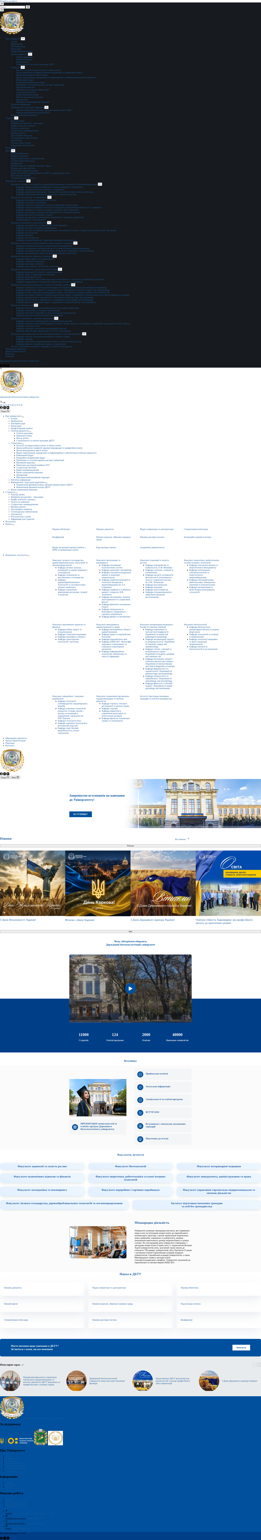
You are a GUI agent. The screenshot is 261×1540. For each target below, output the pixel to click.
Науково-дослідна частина (104, 1320)
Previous (130, 846)
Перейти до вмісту (8, 1)
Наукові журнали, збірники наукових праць (112, 1304)
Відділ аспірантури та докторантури (109, 1288)
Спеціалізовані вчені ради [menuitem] (23, 161)
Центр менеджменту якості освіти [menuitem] (32, 75)
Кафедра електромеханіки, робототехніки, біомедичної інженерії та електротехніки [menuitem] (55, 251)
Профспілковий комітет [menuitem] (22, 51)
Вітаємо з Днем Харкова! (80, 919)
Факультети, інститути (130, 1154)
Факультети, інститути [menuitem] (15, 181)
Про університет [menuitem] (13, 39)
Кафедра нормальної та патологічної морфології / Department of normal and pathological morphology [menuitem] (61, 287)
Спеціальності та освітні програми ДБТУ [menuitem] (35, 64)
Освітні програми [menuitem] (24, 57)
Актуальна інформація (158, 1086)
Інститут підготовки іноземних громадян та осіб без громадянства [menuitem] (41, 346)
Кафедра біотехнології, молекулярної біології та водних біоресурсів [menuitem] (47, 308)
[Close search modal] (2, 3)
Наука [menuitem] (8, 151)
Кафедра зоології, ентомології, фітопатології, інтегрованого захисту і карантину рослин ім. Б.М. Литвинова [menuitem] (66, 230)
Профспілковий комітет (16, 1466)
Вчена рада (10, 1461)
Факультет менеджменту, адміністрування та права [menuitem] (34, 269)
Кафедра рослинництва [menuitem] (27, 233)
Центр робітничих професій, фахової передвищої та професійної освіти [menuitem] (49, 72)
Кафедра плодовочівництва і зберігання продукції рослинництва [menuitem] (46, 240)
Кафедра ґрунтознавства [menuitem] (27, 238)
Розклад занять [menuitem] (18, 121)
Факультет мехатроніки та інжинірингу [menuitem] (29, 197)
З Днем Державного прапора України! (152, 919)
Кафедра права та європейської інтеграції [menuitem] (35, 274)
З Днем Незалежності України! (18, 919)
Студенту (9, 1482)
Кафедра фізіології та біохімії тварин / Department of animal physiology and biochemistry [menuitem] (56, 302)
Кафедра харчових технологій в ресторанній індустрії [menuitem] (41, 328)
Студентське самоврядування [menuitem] (24, 130)
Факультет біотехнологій (130, 1166)
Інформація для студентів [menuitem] (22, 145)
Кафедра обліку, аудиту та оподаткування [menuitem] (35, 259)
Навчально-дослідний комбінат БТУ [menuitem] (33, 90)
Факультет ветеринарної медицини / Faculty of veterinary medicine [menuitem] (41, 285)
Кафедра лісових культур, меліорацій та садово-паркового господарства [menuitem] (49, 187)
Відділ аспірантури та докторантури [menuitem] (27, 158)
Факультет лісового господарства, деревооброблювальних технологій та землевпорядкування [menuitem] (54, 184)
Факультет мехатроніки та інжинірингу (42, 1189)
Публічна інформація (15, 1468)
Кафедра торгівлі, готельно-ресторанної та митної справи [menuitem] (43, 336)
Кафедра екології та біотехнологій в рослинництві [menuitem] (39, 315)
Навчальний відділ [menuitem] (25, 80)
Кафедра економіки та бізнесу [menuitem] (30, 264)
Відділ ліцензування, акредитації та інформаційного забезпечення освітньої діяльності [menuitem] (56, 77)
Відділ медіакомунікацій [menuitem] (27, 94)
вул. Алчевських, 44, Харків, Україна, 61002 (33, 1513)
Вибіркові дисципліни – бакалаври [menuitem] (27, 123)
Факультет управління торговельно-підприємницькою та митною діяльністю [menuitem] (46, 334)
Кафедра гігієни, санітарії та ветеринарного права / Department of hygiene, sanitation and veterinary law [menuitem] (63, 292)
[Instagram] (5, 366)
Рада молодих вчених (191, 1304)
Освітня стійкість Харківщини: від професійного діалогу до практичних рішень (224, 921)
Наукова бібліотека (189, 1288)
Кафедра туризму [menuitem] (24, 339)
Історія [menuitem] (14, 41)
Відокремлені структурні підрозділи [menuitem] (27, 107)
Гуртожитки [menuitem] (16, 140)
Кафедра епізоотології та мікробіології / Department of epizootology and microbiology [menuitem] (54, 300)
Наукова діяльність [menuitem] (19, 156)
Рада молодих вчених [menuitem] (21, 175)
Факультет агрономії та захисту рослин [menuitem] (29, 223)
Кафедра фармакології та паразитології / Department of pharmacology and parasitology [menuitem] (55, 297)
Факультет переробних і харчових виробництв (131, 1189)
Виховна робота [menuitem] (18, 133)
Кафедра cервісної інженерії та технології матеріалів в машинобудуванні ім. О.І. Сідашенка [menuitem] (58, 207)
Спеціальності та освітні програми (164, 1099)
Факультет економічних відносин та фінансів (42, 1176)
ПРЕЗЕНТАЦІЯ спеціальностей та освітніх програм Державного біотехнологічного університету (98, 1126)
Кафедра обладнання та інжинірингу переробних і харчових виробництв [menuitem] (50, 217)
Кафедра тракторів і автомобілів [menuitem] (31, 202)
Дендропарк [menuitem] (22, 99)
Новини (6, 838)
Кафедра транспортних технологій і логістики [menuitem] (37, 266)
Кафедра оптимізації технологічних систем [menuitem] (36, 200)
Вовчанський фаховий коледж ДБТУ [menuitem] (33, 112)
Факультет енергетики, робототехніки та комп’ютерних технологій (131, 1178)
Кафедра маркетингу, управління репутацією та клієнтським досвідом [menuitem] (48, 341)
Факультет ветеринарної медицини (219, 1166)
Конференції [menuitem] (16, 163)
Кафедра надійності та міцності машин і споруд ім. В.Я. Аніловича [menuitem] (47, 210)
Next (130, 932)
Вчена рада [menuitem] (16, 49)
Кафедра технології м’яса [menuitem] (28, 326)
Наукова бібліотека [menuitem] (19, 153)
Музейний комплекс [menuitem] (25, 87)
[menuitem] (23, 38)
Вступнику (10, 1485)
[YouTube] (8, 366)
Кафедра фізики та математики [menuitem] (30, 220)
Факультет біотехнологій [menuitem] (22, 305)
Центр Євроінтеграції (15, 1504)
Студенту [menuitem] (9, 118)
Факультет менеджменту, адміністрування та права (219, 1176)
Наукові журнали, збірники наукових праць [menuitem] (31, 166)
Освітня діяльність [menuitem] (19, 54)
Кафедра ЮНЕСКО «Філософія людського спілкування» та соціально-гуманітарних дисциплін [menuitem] (60, 279)
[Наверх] (1, 369)
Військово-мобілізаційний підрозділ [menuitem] (33, 102)
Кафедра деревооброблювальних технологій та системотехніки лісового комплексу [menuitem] (55, 192)
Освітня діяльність (14, 1463)
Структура (10, 1471)
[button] (130, 988)
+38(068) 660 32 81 (35, 1518)
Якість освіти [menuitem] (22, 62)
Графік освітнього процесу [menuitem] (23, 126)
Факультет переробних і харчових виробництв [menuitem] (32, 318)
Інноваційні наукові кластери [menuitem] (24, 171)
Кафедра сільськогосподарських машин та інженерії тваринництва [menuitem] (47, 205)
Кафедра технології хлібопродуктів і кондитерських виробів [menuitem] (44, 321)
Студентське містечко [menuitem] (26, 92)
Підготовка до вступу (157, 1138)
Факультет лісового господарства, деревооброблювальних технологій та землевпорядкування (64, 1203)
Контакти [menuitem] (9, 356)
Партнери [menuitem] (10, 354)
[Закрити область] (2, 10)
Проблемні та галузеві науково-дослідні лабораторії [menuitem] (40, 85)
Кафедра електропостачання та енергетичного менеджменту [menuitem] (44, 246)
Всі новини (180, 839)
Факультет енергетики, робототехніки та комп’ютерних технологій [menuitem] (42, 243)
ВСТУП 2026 (152, 1112)
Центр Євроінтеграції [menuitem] (15, 351)
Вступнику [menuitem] (10, 148)
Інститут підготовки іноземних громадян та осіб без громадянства (197, 1205)
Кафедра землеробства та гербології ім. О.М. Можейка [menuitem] (41, 225)
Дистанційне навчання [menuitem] (21, 135)
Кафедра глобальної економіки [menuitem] (30, 261)
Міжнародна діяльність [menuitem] (16, 349)
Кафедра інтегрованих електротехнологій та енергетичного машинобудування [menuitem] (52, 248)
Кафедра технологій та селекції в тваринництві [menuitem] (38, 310)
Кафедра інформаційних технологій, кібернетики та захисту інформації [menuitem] (49, 282)
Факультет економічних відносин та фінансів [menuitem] (32, 256)
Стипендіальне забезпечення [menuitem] (24, 138)
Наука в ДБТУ (130, 1274)
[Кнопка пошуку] (28, 7)
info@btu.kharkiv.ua (21, 1528)
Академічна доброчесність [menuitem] (23, 178)
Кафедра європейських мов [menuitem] (29, 277)
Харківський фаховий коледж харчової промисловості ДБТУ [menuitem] (44, 110)
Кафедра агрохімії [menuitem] (24, 235)
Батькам (9, 1487)
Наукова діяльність (12, 1288)
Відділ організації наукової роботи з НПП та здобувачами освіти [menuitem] (40, 173)
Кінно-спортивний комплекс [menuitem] (29, 97)
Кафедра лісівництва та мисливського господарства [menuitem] (40, 189)
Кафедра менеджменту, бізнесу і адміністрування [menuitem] (39, 272)
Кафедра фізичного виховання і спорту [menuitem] (34, 215)
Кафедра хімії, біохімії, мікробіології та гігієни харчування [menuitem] (43, 331)
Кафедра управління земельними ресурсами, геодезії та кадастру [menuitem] (46, 194)
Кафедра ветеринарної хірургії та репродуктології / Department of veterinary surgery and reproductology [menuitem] (63, 290)
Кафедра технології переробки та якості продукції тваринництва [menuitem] (46, 313)
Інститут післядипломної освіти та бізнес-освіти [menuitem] (38, 70)
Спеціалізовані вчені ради (16, 1320)
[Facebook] (1, 366)
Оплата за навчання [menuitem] (20, 128)
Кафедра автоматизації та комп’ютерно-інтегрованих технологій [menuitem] (46, 253)
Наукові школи (11, 1304)
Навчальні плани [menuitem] (24, 59)
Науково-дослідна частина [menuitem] (23, 168)
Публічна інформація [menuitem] (20, 104)
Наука (8, 1499)
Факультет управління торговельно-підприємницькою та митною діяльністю (219, 1191)
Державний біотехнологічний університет (19, 361)
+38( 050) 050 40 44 (35, 1523)
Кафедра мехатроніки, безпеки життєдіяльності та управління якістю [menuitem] (48, 212)
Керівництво (11, 1458)
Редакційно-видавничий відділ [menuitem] (30, 82)
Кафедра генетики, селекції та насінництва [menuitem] (36, 228)
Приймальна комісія (157, 1073)
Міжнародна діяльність (152, 1222)
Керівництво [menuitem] (17, 44)
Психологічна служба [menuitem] (21, 143)
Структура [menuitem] (16, 67)
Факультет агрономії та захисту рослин (42, 1166)
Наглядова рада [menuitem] (18, 46)
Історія (8, 1456)
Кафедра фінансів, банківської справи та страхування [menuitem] (41, 344)
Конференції (186, 1320)
